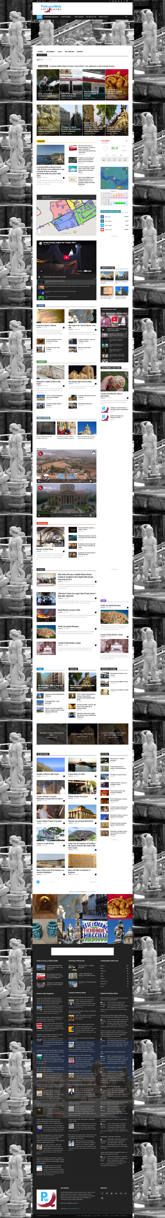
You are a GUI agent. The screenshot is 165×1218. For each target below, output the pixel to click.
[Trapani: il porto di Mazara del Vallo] (105, 692)
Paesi (70, 793)
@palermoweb (90, 891)
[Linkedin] (115, 1)
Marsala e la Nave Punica (84, 347)
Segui (127, 225)
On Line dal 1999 (91, 17)
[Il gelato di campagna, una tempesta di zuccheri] (105, 418)
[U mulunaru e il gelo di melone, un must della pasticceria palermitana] (105, 410)
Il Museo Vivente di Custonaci (78, 796)
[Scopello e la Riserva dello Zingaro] (51, 765)
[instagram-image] (44, 906)
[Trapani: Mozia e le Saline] (82, 765)
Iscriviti (126, 229)
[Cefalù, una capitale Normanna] (46, 631)
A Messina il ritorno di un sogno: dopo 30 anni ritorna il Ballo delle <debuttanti (76, 594)
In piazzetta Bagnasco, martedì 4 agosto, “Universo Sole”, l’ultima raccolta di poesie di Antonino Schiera (86, 169)
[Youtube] (127, 1)
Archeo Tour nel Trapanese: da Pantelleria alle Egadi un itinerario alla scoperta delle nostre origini (81, 845)
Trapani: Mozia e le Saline (76, 774)
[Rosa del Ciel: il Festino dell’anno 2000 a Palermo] (82, 681)
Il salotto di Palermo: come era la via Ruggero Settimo (86, 340)
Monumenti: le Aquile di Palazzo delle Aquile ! (48, 382)
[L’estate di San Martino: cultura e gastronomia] (114, 381)
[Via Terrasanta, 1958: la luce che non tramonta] (50, 681)
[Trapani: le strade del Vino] (51, 834)
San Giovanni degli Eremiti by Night (80, 381)
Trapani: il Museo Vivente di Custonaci (49, 821)
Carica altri (114, 839)
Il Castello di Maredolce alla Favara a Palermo (87, 396)
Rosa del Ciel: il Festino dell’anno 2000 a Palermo (82, 686)
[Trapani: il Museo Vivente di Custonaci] (51, 812)
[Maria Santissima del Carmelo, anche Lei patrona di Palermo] (87, 428)
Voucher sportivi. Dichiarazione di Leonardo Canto (82, 997)
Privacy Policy (103, 17)
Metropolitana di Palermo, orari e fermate (119, 674)
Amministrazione (104, 279)
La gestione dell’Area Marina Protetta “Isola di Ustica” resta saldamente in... (55, 967)
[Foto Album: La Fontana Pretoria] (105, 777)
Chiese (38, 433)
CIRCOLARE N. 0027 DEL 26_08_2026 (110, 1119)
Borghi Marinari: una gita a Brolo (69, 609)
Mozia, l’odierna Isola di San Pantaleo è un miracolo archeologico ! (50, 871)
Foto (38, 378)
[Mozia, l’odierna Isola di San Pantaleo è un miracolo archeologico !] (51, 861)
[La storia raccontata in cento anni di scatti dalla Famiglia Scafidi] (113, 734)
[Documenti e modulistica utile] (121, 275)
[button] (126, 17)
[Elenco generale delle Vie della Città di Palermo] (107, 290)
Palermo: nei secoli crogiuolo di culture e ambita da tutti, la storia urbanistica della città (54, 710)
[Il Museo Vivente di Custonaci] (82, 787)
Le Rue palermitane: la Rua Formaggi (53, 348)
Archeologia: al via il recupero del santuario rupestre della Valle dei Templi (86, 545)
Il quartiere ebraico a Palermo (46, 325)
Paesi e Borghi (79, 17)
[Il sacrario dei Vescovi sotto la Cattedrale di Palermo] (41, 341)
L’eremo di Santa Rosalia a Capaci (69, 642)
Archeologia (71, 840)
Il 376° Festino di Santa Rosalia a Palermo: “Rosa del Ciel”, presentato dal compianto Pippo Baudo (86, 696)
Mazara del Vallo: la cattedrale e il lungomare (79, 871)
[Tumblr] (121, 1)
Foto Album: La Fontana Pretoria (118, 775)
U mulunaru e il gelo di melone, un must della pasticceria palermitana (119, 408)
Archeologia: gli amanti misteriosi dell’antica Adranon (86, 553)
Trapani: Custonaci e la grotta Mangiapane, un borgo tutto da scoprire (50, 797)
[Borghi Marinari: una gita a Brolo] (46, 615)
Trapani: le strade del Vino (45, 843)
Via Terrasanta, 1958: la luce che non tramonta (50, 686)
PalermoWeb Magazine (51, 17)
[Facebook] (110, 1)
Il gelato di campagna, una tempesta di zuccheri (116, 416)
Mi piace (126, 216)
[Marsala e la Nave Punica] (73, 349)
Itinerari (38, 322)
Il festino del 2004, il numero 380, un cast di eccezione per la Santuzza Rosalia (86, 706)
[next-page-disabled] (40, 442)
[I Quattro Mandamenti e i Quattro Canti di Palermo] (105, 801)
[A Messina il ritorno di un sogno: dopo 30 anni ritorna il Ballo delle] (46, 599)
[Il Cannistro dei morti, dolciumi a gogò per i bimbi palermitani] (105, 825)
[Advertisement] (97, 9)
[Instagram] (113, 1)
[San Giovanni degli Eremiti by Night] (82, 372)
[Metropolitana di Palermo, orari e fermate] (105, 675)
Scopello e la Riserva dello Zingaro (48, 774)
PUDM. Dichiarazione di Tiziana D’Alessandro (80, 1055)
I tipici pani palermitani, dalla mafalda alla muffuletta (117, 791)
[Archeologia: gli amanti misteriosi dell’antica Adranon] (73, 555)
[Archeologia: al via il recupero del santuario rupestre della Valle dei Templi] (73, 546)
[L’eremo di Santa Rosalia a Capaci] (46, 648)
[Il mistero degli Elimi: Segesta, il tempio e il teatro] (73, 530)
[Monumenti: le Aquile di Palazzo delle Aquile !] (50, 372)
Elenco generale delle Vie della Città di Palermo (107, 297)
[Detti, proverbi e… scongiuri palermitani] (105, 761)
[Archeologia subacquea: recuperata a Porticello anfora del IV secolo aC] (73, 538)
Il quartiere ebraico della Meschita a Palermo (54, 695)
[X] (124, 1)
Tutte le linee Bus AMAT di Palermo (119, 681)
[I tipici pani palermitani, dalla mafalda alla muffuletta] (105, 793)
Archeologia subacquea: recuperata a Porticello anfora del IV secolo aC (87, 536)
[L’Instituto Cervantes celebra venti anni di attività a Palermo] (66, 428)
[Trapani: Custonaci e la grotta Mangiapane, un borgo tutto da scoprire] (51, 787)
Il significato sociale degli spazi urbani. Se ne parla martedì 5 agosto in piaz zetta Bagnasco (86, 159)
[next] (126, 66)
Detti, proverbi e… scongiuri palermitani (117, 759)
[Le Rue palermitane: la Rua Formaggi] (41, 349)
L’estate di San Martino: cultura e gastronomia (111, 394)
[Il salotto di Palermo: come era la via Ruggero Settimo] (73, 341)
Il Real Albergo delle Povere (85, 404)
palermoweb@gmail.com (73, 1208)
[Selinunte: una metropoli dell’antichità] (82, 812)
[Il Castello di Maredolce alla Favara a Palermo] (73, 398)
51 (52, 881)
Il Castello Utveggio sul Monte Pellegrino (53, 404)
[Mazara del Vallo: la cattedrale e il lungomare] (82, 861)
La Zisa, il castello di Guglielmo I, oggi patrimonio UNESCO (54, 396)
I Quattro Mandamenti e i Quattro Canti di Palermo (118, 799)
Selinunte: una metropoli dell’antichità (80, 821)
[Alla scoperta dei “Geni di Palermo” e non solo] (82, 316)
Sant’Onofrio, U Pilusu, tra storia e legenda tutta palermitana (119, 816)
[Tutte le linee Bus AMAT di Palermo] (105, 684)
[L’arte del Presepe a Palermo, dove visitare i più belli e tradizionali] (105, 809)
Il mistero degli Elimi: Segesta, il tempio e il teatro (86, 528)
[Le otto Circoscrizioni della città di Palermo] (121, 290)
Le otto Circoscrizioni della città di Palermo (120, 297)
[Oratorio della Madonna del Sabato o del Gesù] (46, 428)
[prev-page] (38, 189)
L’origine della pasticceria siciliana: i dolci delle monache (118, 767)
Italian (41, 59)
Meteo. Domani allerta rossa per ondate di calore (81, 1024)
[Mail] (118, 1)
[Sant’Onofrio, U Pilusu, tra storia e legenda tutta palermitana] (105, 817)
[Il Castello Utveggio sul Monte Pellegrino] (41, 406)
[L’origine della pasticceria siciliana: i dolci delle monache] (105, 769)
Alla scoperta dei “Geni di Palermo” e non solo (82, 326)
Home (39, 17)
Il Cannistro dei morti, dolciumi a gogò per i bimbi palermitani (118, 824)
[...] (59, 1013)
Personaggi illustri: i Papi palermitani (52, 702)
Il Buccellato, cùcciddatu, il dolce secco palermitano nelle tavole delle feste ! (118, 832)
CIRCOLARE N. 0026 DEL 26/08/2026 (111, 998)
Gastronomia (103, 390)
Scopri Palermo (66, 17)
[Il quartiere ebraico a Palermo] (50, 316)
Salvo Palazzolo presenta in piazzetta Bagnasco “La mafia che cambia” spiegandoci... (55, 975)
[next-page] (40, 189)
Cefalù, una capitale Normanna (68, 626)
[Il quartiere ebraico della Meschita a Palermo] (40, 696)
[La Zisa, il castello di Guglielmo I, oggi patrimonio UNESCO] (41, 398)
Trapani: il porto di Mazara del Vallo (119, 690)
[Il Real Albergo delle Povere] (73, 406)
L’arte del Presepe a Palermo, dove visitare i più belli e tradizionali (119, 808)
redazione (40, 98)
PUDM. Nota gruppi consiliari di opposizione (80, 1071)
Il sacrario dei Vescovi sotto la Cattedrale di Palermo (54, 340)
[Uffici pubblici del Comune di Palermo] (107, 275)
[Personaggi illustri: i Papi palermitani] (40, 703)
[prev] (123, 66)
